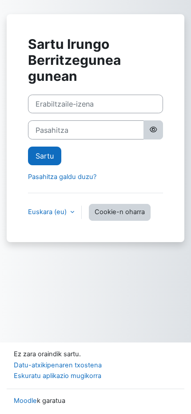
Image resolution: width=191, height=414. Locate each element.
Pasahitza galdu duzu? (62, 177)
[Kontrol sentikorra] (153, 129)
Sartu (45, 155)
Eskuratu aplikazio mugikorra (57, 376)
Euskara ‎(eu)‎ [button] (48, 212)
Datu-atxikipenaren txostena (58, 365)
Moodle (25, 401)
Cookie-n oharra (120, 212)
